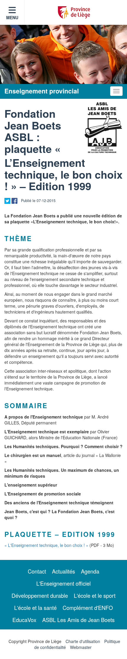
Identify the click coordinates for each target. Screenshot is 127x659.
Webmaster (81, 647)
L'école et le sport (94, 595)
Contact (37, 571)
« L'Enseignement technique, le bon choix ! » (46, 545)
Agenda (90, 571)
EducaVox (24, 620)
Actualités (63, 571)
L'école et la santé (35, 607)
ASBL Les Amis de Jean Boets (78, 620)
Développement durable (40, 595)
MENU (12, 17)
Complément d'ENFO (88, 607)
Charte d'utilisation (83, 641)
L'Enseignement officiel (63, 583)
